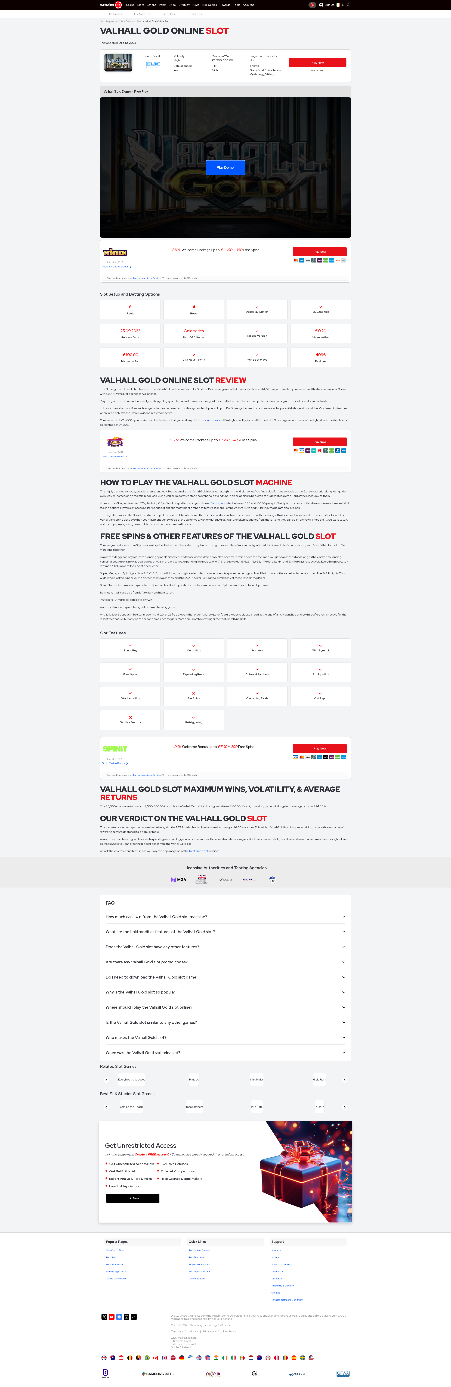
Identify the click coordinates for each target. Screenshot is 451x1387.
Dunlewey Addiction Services (147, 278)
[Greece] (190, 1366)
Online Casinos (125, 21)
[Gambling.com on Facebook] (119, 1341)
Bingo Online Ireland (199, 1273)
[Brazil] (147, 1366)
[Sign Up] (312, 5)
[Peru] (276, 1366)
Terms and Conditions (185, 1340)
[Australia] (112, 1366)
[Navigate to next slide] (344, 1082)
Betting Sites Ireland (199, 1280)
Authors (275, 1265)
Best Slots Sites (196, 1265)
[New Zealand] (259, 1366)
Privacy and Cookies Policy (219, 1340)
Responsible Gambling (283, 1294)
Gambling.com (107, 21)
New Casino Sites (115, 1258)
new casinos (214, 420)
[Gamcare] (105, 1382)
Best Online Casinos (199, 1258)
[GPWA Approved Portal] (343, 1382)
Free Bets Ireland (115, 1273)
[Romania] (285, 1366)
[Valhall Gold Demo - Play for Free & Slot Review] (104, 1366)
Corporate (277, 1287)
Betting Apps (219, 503)
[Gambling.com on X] (104, 1341)
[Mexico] (242, 1366)
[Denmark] (173, 1366)
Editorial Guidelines (281, 1273)
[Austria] (121, 1366)
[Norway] (268, 1366)
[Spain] (293, 1366)
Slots (139, 21)
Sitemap (275, 1301)
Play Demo (225, 167)
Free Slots (111, 1265)
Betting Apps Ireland (116, 1280)
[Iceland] (199, 1366)
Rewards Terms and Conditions (287, 1308)
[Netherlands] (250, 1366)
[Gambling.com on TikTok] (134, 1341)
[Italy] (233, 1366)
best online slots (199, 851)
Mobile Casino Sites (116, 1287)
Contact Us (277, 1280)
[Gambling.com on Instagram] (126, 1341)
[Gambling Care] (158, 1382)
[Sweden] (302, 1366)
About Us (276, 1258)
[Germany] (181, 1366)
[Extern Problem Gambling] (213, 1382)
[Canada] (164, 1366)
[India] (216, 1366)
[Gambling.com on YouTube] (112, 1341)
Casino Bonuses (197, 1287)
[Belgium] (129, 1366)
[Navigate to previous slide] (106, 1082)
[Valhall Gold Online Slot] (155, 1366)
